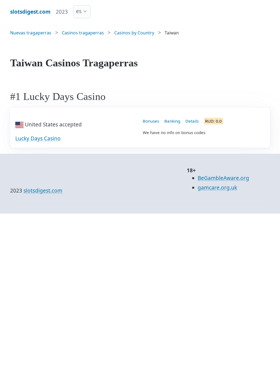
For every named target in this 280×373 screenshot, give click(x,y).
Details (192, 121)
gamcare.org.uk (217, 187)
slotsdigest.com (43, 190)
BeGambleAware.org (223, 178)
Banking (172, 121)
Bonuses (151, 121)
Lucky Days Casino (38, 138)
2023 (62, 11)
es (78, 11)
